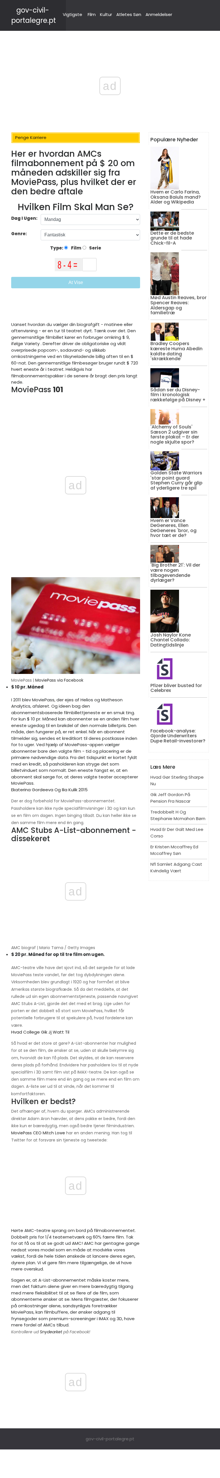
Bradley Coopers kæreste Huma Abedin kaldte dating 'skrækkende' (176, 351)
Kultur (106, 14)
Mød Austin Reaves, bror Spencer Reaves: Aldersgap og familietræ (178, 305)
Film (92, 14)
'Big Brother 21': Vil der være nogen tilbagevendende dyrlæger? (175, 572)
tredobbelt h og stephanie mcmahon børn (177, 815)
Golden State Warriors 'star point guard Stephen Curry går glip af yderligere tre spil (176, 480)
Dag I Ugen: (24, 218)
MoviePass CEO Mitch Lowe (38, 1133)
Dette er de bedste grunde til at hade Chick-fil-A (172, 238)
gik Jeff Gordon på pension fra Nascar (170, 798)
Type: (57, 248)
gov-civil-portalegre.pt (110, 1439)
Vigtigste (72, 14)
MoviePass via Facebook (59, 680)
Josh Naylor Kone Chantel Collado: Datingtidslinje (170, 640)
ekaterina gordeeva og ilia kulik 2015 (49, 790)
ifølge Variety (25, 344)
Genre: (19, 234)
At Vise (75, 282)
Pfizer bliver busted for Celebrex (176, 688)
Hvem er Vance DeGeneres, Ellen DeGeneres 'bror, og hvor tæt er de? (173, 528)
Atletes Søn (128, 14)
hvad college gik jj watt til (40, 1032)
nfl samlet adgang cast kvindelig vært (176, 867)
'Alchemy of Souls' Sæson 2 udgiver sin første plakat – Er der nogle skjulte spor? (174, 434)
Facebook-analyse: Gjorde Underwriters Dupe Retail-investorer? (177, 736)
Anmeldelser (159, 14)
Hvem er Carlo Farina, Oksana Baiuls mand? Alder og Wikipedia (175, 197)
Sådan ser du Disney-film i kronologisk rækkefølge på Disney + (178, 394)
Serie (94, 248)
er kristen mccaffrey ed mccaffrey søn (174, 850)
